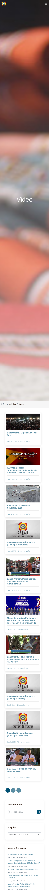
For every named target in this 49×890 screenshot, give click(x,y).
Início (3, 404)
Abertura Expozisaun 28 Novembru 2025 (23, 869)
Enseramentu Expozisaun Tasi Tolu (21, 854)
